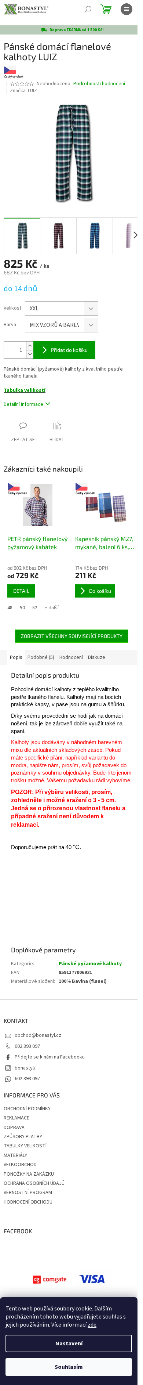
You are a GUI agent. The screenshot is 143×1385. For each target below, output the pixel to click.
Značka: (23, 90)
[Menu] (126, 9)
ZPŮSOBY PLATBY (23, 1136)
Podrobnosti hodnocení (99, 83)
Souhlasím (69, 1367)
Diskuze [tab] (96, 657)
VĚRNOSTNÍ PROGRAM (28, 1192)
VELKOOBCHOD (20, 1164)
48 (9, 608)
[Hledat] (88, 9)
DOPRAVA (14, 1127)
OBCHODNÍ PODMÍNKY (27, 1108)
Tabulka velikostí (24, 390)
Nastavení (68, 1343)
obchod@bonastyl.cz (38, 1035)
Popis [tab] (16, 657)
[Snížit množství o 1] (29, 354)
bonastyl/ (25, 1068)
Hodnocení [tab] (71, 657)
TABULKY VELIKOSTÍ (25, 1146)
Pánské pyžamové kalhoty (90, 963)
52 (34, 608)
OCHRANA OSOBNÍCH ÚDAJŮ (34, 1183)
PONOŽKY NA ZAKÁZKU (29, 1174)
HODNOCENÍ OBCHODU (28, 1202)
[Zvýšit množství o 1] (29, 346)
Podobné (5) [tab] (40, 657)
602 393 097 (27, 1046)
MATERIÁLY (15, 1155)
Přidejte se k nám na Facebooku (50, 1057)
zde (92, 1325)
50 (22, 608)
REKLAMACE (16, 1118)
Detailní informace (23, 404)
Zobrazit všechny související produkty (71, 636)
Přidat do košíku (69, 350)
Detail (21, 591)
